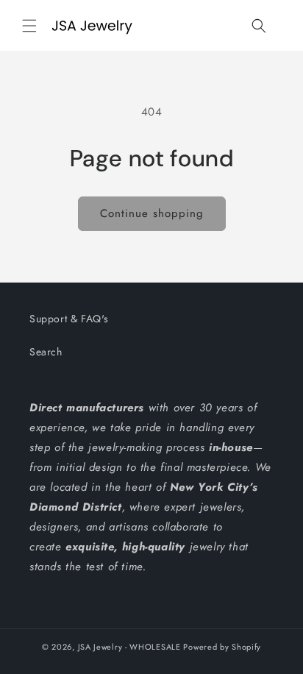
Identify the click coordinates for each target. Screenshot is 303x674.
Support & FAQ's (69, 318)
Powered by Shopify (222, 647)
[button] (29, 26)
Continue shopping (152, 213)
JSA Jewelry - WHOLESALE (129, 647)
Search (46, 351)
